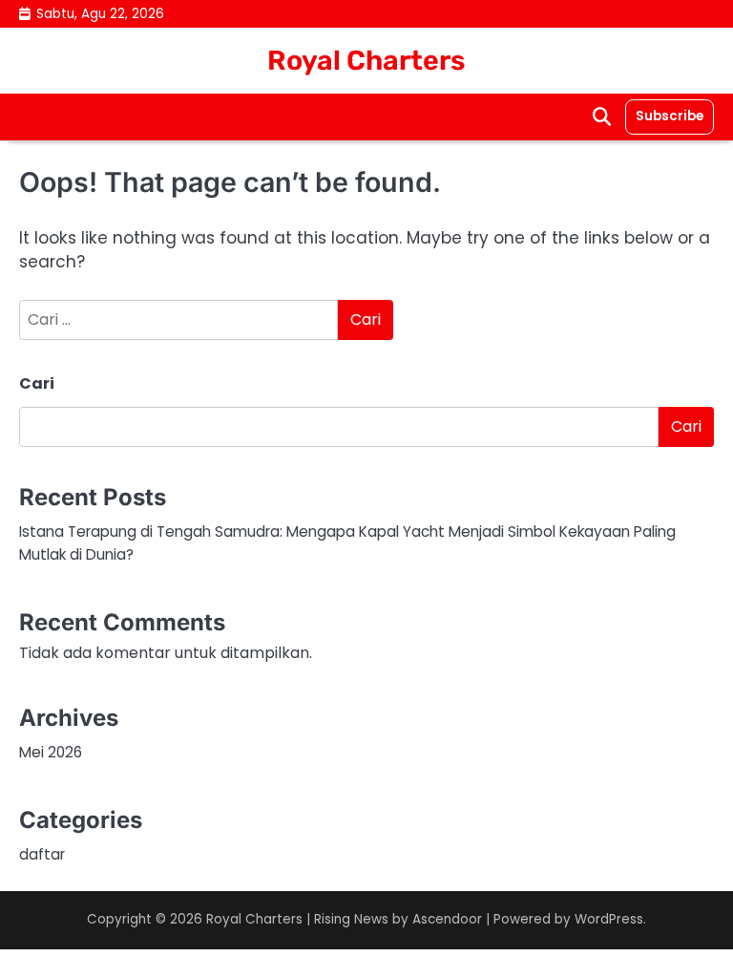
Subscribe (669, 116)
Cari (36, 383)
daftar (42, 854)
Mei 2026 (50, 752)
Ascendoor (447, 919)
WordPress (609, 919)
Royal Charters (366, 60)
